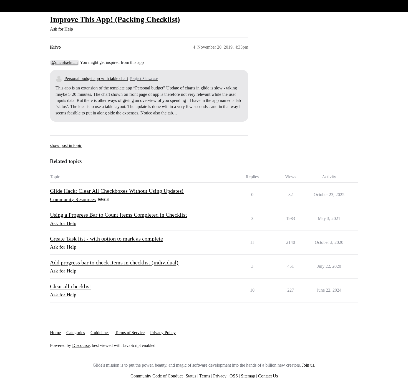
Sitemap (248, 376)
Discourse (81, 345)
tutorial (103, 199)
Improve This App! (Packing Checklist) (115, 19)
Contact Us (268, 376)
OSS (234, 376)
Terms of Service (130, 332)
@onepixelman (64, 62)
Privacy (219, 376)
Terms (204, 376)
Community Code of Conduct (156, 376)
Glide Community (18, 5)
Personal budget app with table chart (96, 78)
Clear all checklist (70, 286)
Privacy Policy (163, 332)
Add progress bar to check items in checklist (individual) (114, 262)
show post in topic (66, 145)
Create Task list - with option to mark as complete (106, 239)
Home (55, 332)
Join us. (308, 365)
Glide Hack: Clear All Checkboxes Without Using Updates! (117, 191)
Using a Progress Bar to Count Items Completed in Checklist (118, 215)
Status (191, 376)
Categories (75, 332)
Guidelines (99, 332)
